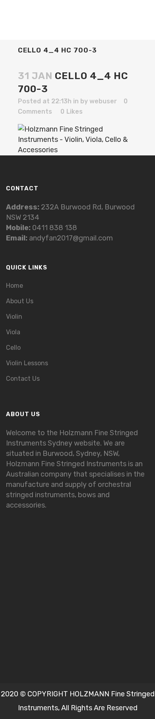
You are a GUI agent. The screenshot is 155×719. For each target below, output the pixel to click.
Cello (13, 347)
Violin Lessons (27, 363)
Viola (13, 332)
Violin (14, 316)
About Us (19, 301)
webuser (103, 101)
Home (14, 285)
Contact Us (23, 378)
